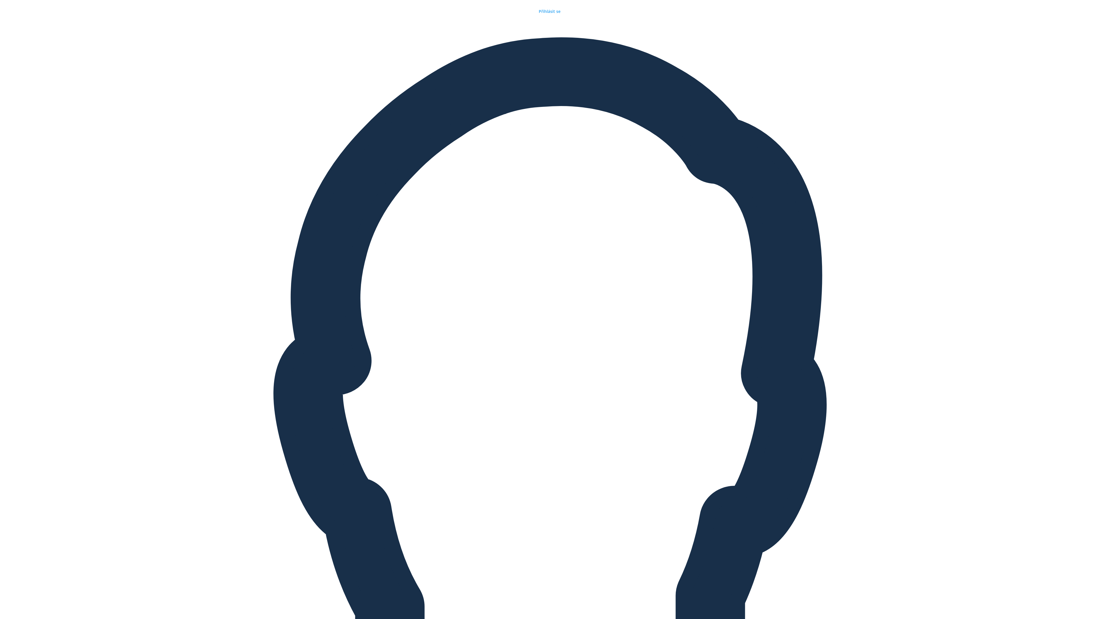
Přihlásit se (550, 11)
